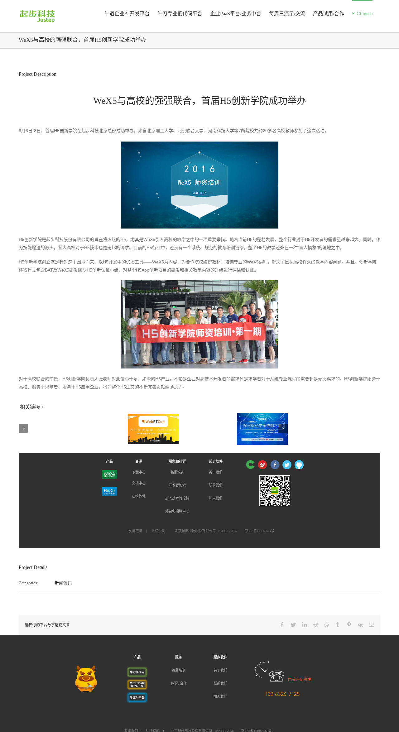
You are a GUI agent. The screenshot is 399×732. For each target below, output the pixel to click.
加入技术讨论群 (177, 498)
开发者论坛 (177, 485)
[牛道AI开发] (137, 694)
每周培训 (177, 472)
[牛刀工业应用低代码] (137, 682)
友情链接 (135, 531)
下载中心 (139, 472)
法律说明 (158, 531)
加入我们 (216, 498)
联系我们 (216, 485)
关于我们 (216, 472)
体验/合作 (179, 683)
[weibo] (262, 464)
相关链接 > (32, 407)
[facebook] (275, 464)
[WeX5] (109, 474)
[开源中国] (250, 464)
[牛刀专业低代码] (137, 669)
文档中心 (139, 483)
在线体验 (139, 496)
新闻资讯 (63, 582)
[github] (299, 464)
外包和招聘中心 (177, 511)
